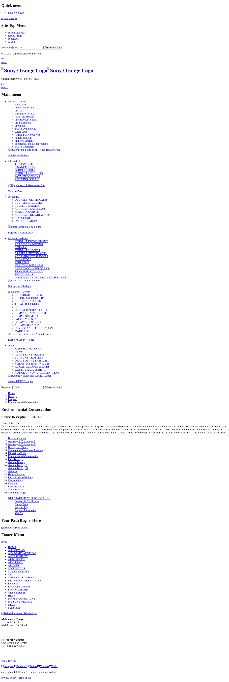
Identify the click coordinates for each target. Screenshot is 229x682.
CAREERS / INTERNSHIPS (31, 253)
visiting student (23, 122)
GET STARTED (17, 592)
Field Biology (15, 459)
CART (18, 307)
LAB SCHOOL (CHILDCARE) (32, 268)
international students (26, 119)
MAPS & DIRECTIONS (28, 348)
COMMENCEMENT (26, 316)
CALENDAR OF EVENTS (30, 294)
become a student (17, 101)
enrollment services (25, 113)
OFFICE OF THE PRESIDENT (32, 360)
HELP (11, 595)
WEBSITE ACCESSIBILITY (31, 369)
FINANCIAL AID (25, 167)
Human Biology (16, 474)
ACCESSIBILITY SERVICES (31, 256)
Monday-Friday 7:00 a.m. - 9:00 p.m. (12, 651)
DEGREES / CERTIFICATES (31, 199)
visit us (18, 110)
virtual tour (20, 125)
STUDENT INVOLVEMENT (31, 241)
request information (25, 107)
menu (4, 62)
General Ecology (17, 492)
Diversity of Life (17, 453)
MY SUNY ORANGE (20, 601)
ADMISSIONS (16, 559)
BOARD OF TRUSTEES (29, 357)
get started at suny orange (14, 527)
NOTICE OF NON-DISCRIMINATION (37, 372)
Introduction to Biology (20, 477)
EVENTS (13, 583)
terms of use (24, 677)
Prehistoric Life (16, 486)
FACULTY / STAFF (19, 586)
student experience (18, 238)
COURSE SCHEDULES (28, 202)
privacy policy (9, 677)
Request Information (25, 510)
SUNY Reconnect (24, 146)
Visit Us (19, 513)
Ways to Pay (15, 191)
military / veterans (24, 140)
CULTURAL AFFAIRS (28, 301)
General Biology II (18, 468)
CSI (10, 574)
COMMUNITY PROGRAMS (31, 313)
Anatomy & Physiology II (22, 444)
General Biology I (17, 465)
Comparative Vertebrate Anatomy (25, 450)
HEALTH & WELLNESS (29, 265)
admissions (20, 104)
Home (11, 393)
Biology (12, 396)
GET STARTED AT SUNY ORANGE (29, 498)
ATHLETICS (22, 262)
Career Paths (21, 504)
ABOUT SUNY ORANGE (30, 354)
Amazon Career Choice (27, 134)
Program (12, 399)
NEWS (18, 351)
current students (16, 32)
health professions (24, 116)
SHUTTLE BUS (24, 274)
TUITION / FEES (24, 164)
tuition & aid (14, 161)
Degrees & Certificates (20, 232)
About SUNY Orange (20, 381)
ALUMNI (13, 565)
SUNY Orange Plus (25, 128)
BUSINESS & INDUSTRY (30, 297)
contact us (13, 38)
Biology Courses (17, 438)
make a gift (14, 607)
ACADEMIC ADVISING (29, 244)
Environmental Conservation (23, 456)
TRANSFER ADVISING (29, 271)
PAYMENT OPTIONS (27, 176)
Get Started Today (18, 155)
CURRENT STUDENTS (22, 577)
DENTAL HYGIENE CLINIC (31, 310)
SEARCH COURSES (27, 211)
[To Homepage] (114, 70)
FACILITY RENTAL (26, 319)
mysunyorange (9, 18)
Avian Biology (16, 489)
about (11, 345)
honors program (23, 137)
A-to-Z (11, 41)
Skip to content (16, 12)
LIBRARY (21, 247)
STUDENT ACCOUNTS (29, 173)
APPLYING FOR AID (27, 179)
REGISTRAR (22, 217)
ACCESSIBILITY (18, 556)
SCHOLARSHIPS (25, 170)
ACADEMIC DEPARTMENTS (32, 214)
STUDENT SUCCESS (27, 250)
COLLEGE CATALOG (28, 205)
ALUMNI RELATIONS (28, 325)
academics (13, 196)
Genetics (12, 471)
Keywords (6, 47)
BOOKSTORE (23, 259)
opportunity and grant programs (31, 143)
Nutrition (13, 483)
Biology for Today (18, 447)
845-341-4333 (8, 660)
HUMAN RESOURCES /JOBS (32, 366)
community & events (19, 291)
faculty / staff (15, 35)
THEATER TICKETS (27, 304)
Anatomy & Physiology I (21, 441)
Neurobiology (15, 480)
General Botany (16, 462)
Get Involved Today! (20, 286)
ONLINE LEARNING (27, 220)
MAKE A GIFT (23, 331)
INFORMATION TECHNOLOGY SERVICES (40, 277)
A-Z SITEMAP (16, 550)
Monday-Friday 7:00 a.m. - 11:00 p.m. (13, 631)
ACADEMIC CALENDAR (30, 208)
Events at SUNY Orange (22, 339)
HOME (12, 547)
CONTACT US (16, 568)
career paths (21, 131)
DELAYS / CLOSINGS (28, 322)
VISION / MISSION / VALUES (32, 363)
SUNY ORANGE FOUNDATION (34, 328)
